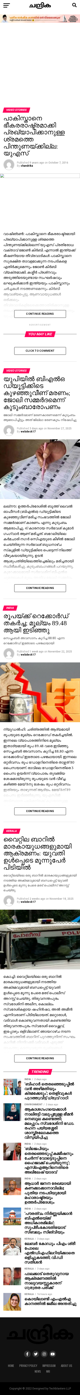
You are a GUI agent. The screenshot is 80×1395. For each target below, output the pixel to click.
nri (48, 1371)
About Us (66, 1366)
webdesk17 (28, 431)
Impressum (49, 1366)
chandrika (27, 165)
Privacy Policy (28, 1366)
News (38, 1371)
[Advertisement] (40, 65)
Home (11, 1366)
